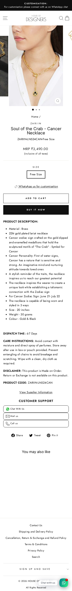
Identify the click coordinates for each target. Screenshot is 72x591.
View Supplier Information (35, 392)
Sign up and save (35, 569)
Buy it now (36, 209)
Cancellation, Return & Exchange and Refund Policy (36, 538)
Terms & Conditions (36, 544)
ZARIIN (36, 123)
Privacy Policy (36, 550)
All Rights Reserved (36, 587)
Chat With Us (17, 409)
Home (34, 117)
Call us (14, 423)
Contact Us (36, 525)
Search (36, 557)
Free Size (36, 174)
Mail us (14, 416)
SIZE (36, 167)
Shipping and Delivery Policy (36, 531)
